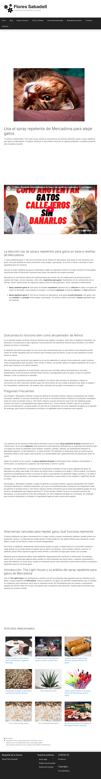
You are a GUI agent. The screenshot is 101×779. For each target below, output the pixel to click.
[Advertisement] (50, 52)
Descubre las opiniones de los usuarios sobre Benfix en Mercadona (28, 745)
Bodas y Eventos (22, 20)
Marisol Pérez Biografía (9, 759)
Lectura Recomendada (55, 20)
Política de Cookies (46, 767)
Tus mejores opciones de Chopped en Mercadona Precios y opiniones (78, 724)
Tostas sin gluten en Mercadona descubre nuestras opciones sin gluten (76, 660)
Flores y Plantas (37, 20)
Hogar (20, 740)
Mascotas (26, 740)
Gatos (15, 740)
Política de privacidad (47, 763)
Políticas (5, 26)
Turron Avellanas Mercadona (19, 723)
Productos (9, 738)
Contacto (89, 20)
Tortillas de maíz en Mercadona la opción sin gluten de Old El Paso (46, 659)
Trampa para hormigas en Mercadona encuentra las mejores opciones (18, 692)
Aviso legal (43, 759)
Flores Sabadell (30, 6)
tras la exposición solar (48, 691)
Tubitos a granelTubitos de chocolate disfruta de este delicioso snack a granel (77, 693)
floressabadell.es (64, 771)
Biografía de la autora (74, 20)
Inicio (4, 20)
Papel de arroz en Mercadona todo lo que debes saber (24, 743)
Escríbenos (62, 759)
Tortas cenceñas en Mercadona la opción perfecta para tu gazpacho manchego (17, 660)
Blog (11, 20)
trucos (40, 740)
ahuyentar (9, 740)
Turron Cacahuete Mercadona (48, 723)
